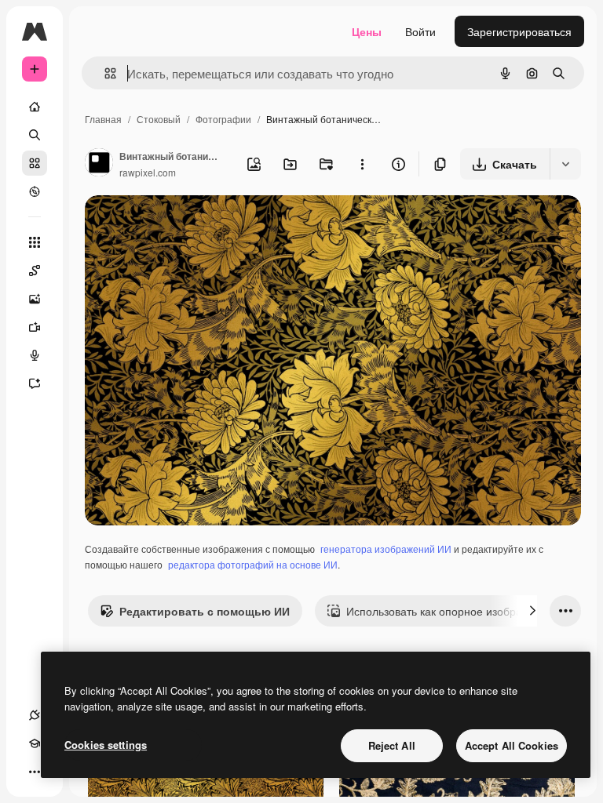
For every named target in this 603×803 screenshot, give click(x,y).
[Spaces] (34, 270)
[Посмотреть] (34, 191)
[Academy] (34, 743)
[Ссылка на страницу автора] (99, 164)
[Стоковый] (34, 163)
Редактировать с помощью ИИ (204, 611)
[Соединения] (34, 715)
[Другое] (34, 771)
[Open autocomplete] (104, 73)
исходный (190, 225)
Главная (103, 118)
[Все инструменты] (34, 242)
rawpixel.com (147, 172)
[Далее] (532, 611)
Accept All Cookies (511, 745)
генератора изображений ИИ (385, 548)
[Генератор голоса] (34, 355)
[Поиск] (34, 134)
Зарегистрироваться (519, 31)
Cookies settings (105, 744)
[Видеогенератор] (34, 327)
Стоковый (159, 118)
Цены (367, 31)
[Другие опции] (362, 164)
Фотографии (223, 118)
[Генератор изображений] (34, 298)
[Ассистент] (34, 383)
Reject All (391, 745)
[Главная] (34, 106)
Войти (420, 31)
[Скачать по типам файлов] (565, 164)
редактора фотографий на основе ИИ (253, 564)
